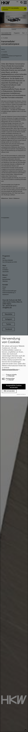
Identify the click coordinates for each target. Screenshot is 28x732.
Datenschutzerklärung (10, 369)
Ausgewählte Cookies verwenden (14, 386)
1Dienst (9, 380)
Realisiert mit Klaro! (21, 394)
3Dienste (10, 376)
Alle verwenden (9, 391)
